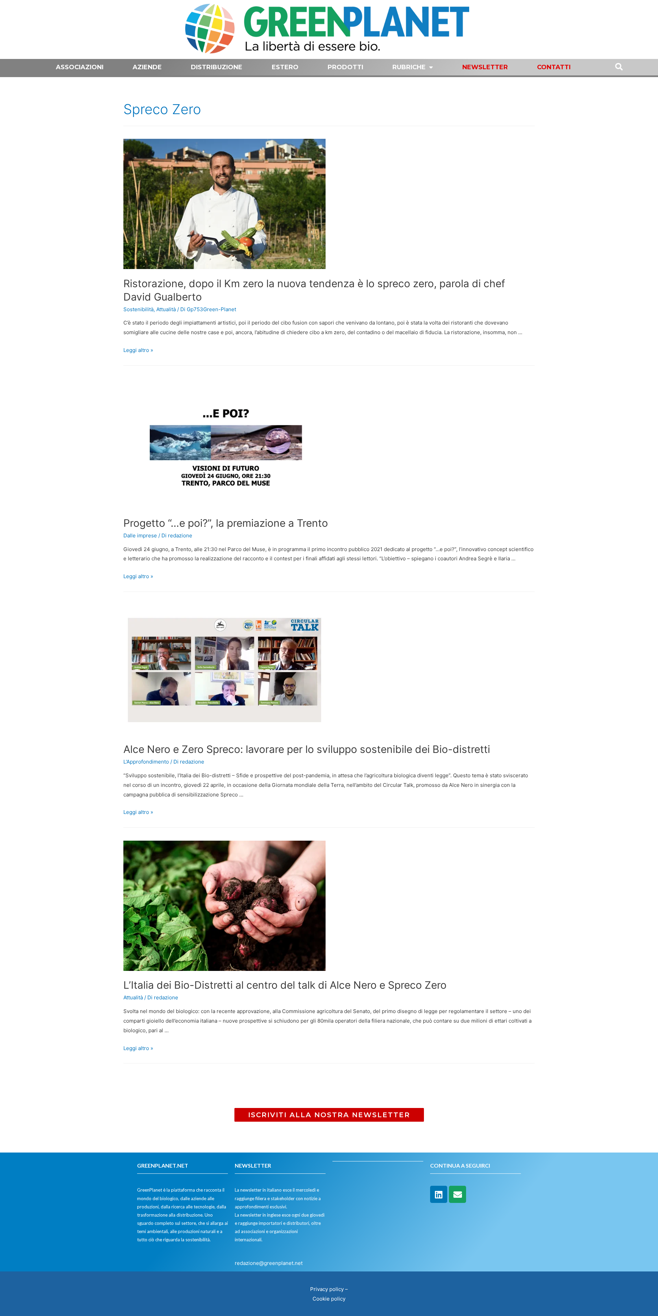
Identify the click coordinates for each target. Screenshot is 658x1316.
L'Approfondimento (146, 761)
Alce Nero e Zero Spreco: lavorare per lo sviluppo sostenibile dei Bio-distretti (306, 749)
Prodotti (345, 67)
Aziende (147, 67)
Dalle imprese (140, 535)
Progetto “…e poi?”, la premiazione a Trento (225, 523)
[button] (329, 1115)
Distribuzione (216, 67)
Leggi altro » (138, 350)
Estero (285, 67)
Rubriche (409, 67)
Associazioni (79, 67)
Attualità (166, 309)
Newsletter (485, 67)
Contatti (554, 67)
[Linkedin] (438, 1194)
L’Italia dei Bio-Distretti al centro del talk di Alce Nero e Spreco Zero (285, 985)
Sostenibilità (138, 309)
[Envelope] (457, 1194)
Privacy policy (327, 1289)
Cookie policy (329, 1298)
